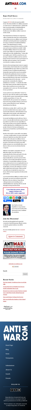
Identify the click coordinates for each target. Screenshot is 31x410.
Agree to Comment (15, 236)
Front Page (9, 345)
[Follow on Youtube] (19, 389)
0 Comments (20, 18)
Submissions (10, 365)
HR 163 (9, 22)
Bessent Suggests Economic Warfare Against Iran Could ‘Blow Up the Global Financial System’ (15, 292)
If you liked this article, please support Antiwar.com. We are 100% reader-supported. (15, 191)
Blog (7, 349)
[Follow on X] (15, 389)
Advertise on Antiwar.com (15, 264)
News (7, 354)
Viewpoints (9, 358)
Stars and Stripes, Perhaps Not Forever (13, 297)
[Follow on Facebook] (11, 389)
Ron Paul (7, 18)
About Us (9, 370)
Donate (8, 378)
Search (8, 374)
